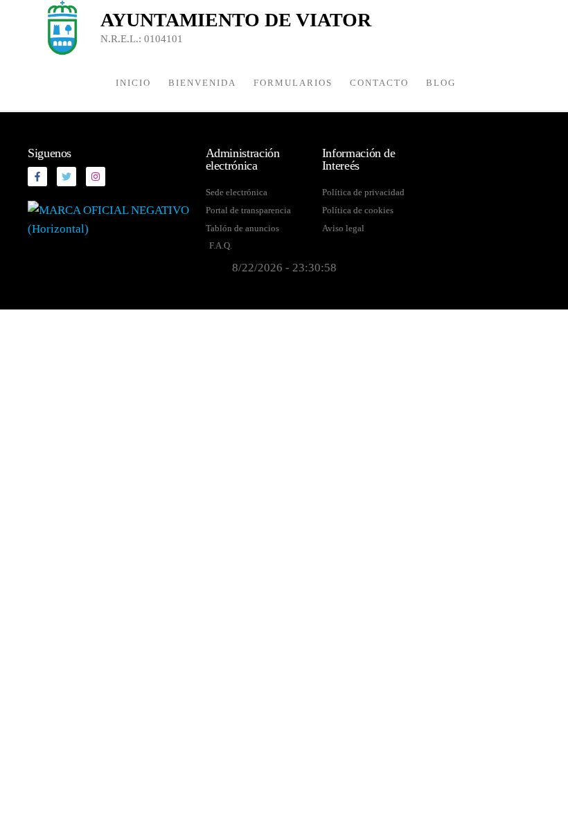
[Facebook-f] (37, 176)
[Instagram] (95, 176)
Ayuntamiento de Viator (235, 19)
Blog (441, 83)
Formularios (293, 83)
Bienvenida (202, 83)
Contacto (379, 83)
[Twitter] (66, 176)
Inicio (133, 83)
